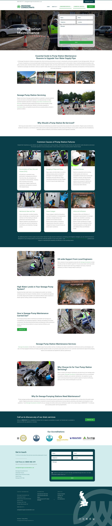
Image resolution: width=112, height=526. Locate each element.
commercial (20, 107)
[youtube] (86, 519)
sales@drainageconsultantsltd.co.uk (33, 1)
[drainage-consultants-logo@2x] (25, 5)
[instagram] (90, 519)
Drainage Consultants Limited (33, 403)
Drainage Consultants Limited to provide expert (76, 238)
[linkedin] (93, 519)
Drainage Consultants (85, 262)
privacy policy (84, 38)
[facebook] (80, 519)
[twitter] (83, 519)
